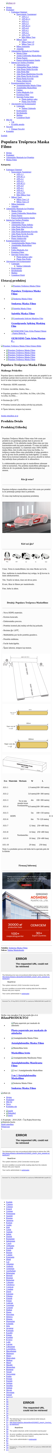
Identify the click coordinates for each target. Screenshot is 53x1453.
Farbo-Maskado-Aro (24, 92)
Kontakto (10, 131)
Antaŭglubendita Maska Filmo (28, 85)
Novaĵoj (9, 127)
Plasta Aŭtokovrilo (24, 81)
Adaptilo (20, 49)
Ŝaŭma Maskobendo (15, 950)
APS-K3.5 (26, 26)
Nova (8, 1104)
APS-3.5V (26, 35)
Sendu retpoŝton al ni (9, 416)
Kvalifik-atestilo (17, 124)
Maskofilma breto (20, 1053)
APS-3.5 (25, 23)
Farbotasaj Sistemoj (19, 12)
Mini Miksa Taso (28, 37)
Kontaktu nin (11, 1106)
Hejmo (9, 7)
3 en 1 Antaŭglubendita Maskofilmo (23, 1077)
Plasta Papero (21, 58)
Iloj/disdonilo (21, 113)
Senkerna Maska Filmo (23, 303)
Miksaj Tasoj (21, 39)
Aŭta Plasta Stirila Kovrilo (27, 69)
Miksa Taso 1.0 (28, 42)
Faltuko (19, 90)
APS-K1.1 (26, 19)
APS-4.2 (25, 33)
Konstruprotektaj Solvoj (21, 83)
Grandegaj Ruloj (23, 117)
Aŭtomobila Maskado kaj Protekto (25, 51)
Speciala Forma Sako (25, 97)
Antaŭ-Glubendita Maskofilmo (28, 56)
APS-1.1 (25, 17)
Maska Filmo (21, 53)
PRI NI (9, 120)
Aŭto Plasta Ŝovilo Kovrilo (27, 76)
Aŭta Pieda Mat (22, 72)
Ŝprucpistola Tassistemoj (26, 14)
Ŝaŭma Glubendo (29, 108)
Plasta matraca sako (29, 99)
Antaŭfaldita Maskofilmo (26, 88)
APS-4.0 (25, 28)
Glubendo (20, 106)
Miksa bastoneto (23, 46)
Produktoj (10, 10)
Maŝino (19, 115)
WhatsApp (5, 1127)
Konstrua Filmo (22, 95)
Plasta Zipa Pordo (29, 101)
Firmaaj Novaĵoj (18, 129)
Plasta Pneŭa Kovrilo (25, 78)
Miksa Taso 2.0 (28, 44)
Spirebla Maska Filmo (23, 313)
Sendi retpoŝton (7, 1124)
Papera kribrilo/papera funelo (28, 60)
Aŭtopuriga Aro (22, 65)
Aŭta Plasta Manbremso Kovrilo (29, 74)
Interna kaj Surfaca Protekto (22, 62)
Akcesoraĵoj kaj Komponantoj (23, 104)
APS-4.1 (25, 30)
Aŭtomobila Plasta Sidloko (27, 67)
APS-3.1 (25, 21)
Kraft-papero (21, 111)
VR (12, 122)
